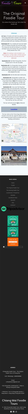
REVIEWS (13, 195)
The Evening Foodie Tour (12, 190)
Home (12, 183)
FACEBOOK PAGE (13, 197)
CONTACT (12, 205)
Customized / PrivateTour (12, 192)
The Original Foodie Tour (12, 188)
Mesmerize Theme (19, 409)
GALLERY (13, 200)
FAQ (13, 202)
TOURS (13, 185)
